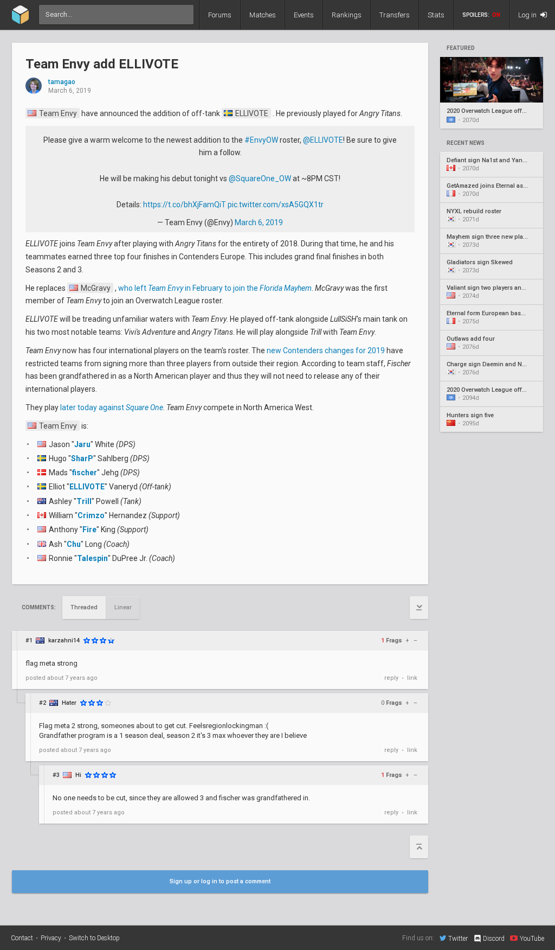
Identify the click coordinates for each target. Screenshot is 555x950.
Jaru (82, 444)
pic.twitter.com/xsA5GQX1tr (276, 204)
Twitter (458, 938)
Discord (494, 938)
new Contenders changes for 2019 (326, 350)
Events (304, 15)
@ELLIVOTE (323, 140)
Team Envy (57, 113)
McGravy (95, 288)
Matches (262, 15)
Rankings (347, 15)
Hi (78, 775)
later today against (111, 407)
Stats (436, 15)
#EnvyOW (261, 140)
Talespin (92, 558)
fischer (84, 472)
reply (391, 678)
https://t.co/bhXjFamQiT (184, 204)
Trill (84, 501)
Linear (123, 607)
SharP (82, 458)
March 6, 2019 (259, 222)
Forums (219, 15)
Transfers (394, 15)
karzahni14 (64, 640)
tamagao (61, 82)
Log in (528, 15)
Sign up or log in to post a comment (220, 881)
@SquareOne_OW (260, 178)
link (412, 678)
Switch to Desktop (94, 938)
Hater (69, 702)
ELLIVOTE (251, 113)
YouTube (532, 938)
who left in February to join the (215, 288)
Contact (22, 938)
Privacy (51, 938)
